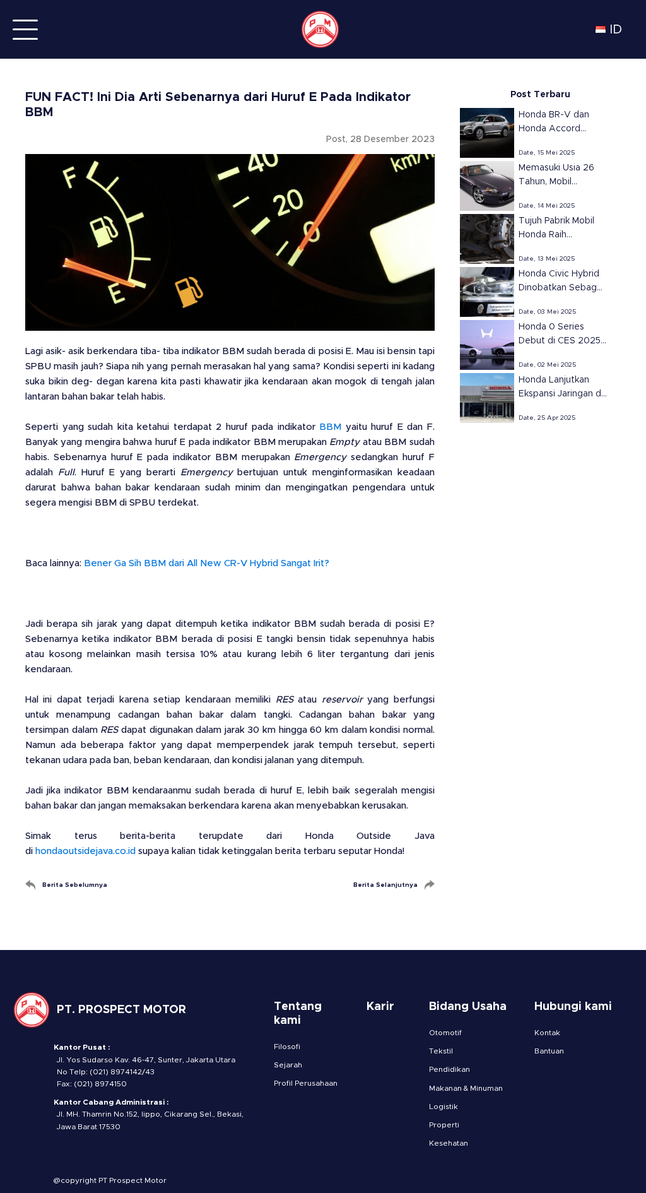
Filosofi (287, 1046)
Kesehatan (448, 1143)
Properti (444, 1125)
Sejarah (288, 1065)
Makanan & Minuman (466, 1088)
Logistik (443, 1106)
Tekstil (441, 1051)
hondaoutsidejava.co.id (85, 851)
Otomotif (445, 1032)
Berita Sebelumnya (74, 885)
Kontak (547, 1032)
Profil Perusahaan (306, 1083)
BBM (330, 427)
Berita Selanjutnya (385, 885)
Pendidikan (449, 1069)
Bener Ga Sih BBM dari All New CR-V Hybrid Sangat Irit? (206, 563)
